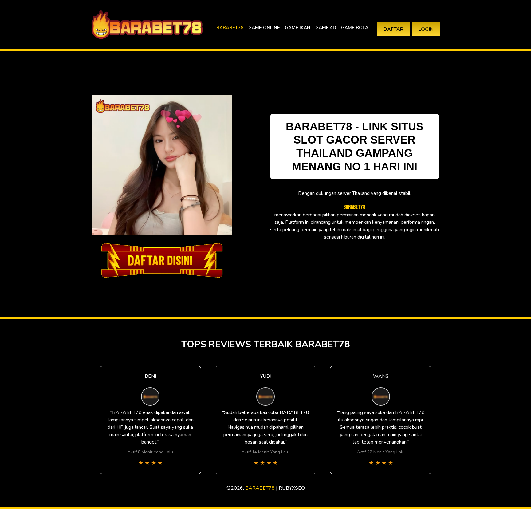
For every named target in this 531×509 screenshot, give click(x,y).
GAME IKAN (297, 28)
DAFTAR (393, 29)
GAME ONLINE (264, 28)
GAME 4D (325, 28)
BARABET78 (229, 28)
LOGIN (426, 29)
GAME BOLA (354, 28)
